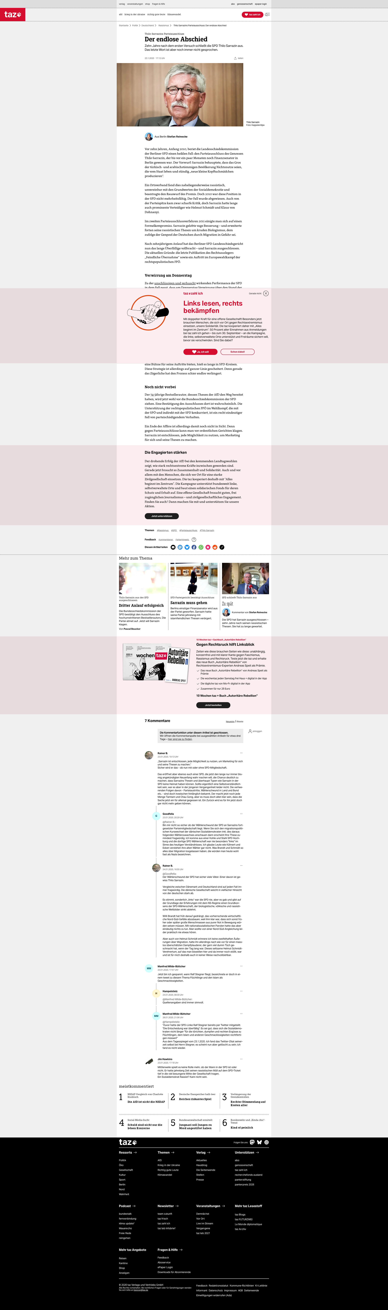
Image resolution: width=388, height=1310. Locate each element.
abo (237, 1160)
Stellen (200, 1174)
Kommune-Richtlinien (242, 1285)
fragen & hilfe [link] (158, 4)
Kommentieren (166, 539)
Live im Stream (204, 1223)
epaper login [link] (261, 4)
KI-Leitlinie (261, 1285)
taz (128, 1142)
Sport (122, 1179)
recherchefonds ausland (248, 1174)
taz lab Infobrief (166, 1228)
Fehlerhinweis (182, 539)
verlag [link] (122, 4)
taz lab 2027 (203, 1233)
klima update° (126, 1223)
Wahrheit (124, 1194)
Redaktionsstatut (219, 1285)
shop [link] (147, 4)
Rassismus (164, 25)
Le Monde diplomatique (248, 1224)
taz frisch (163, 1218)
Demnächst (202, 1213)
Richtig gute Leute (168, 1170)
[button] (267, 14)
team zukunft (165, 1213)
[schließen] (266, 293)
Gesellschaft (126, 1170)
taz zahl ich (241, 1170)
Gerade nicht (255, 293)
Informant (202, 1290)
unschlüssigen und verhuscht (175, 283)
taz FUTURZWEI (244, 1219)
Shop (122, 1268)
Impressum (230, 1290)
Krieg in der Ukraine (169, 1165)
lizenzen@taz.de (141, 1290)
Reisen (123, 1258)
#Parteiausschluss (188, 530)
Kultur (122, 1174)
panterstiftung (243, 1179)
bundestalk (125, 1213)
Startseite (124, 25)
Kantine (123, 1263)
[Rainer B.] (149, 755)
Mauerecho (125, 1228)
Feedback (163, 1257)
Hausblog (201, 1165)
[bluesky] (259, 1143)
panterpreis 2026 (244, 1184)
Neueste (230, 721)
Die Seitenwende (205, 1170)
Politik (135, 25)
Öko (121, 1165)
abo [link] (233, 4)
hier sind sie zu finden (180, 739)
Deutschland (148, 25)
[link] (121, 14)
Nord (122, 1189)
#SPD (174, 530)
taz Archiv (240, 1229)
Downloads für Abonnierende (174, 1272)
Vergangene (203, 1228)
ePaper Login (165, 1267)
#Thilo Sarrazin (207, 530)
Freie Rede (125, 1233)
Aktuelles (201, 1160)
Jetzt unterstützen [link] (161, 516)
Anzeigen (124, 1273)
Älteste (239, 721)
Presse (200, 1179)
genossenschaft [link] (245, 4)
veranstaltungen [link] (135, 4)
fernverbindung (127, 1218)
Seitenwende (251, 1290)
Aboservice (164, 1262)
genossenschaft (244, 1165)
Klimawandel (165, 1174)
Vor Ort (200, 1218)
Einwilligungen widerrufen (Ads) (214, 1295)
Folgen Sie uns (241, 1142)
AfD (160, 1160)
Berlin (122, 1184)
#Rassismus (163, 530)
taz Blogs (240, 1214)
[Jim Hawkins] (149, 1061)
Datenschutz (216, 1290)
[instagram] (266, 1143)
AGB (240, 1290)
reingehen (124, 1238)
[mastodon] (252, 1143)
